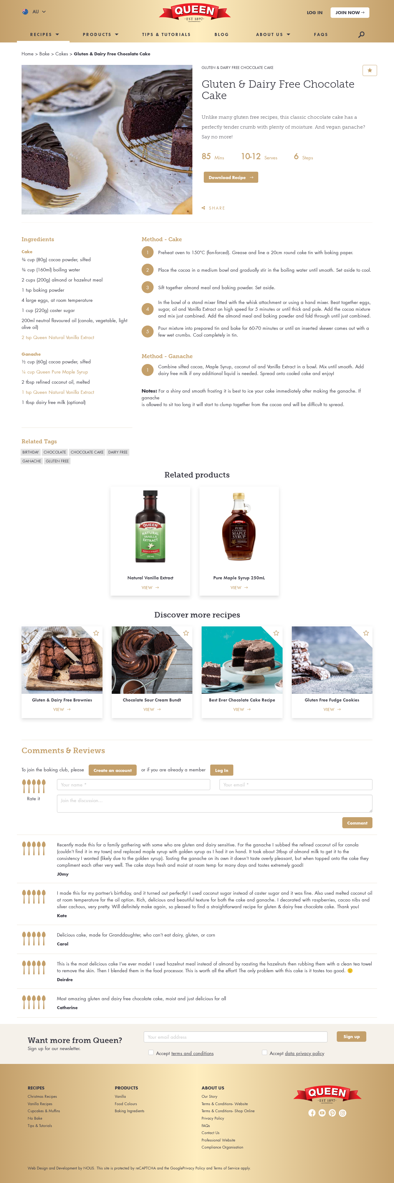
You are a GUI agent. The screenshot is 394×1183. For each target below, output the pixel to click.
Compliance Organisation (222, 1147)
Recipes (41, 34)
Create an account (113, 770)
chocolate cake (87, 452)
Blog (222, 34)
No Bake (35, 1118)
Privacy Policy (213, 1118)
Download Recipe (228, 177)
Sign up (352, 1036)
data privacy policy (304, 1053)
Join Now (348, 13)
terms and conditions (192, 1053)
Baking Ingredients (129, 1111)
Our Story (209, 1096)
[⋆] (92, 637)
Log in (315, 13)
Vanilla (120, 1096)
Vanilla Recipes (40, 1103)
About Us (269, 34)
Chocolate (55, 452)
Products (97, 34)
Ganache (31, 461)
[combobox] (34, 11)
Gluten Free (57, 461)
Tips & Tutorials (166, 34)
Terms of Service (226, 1168)
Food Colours (126, 1103)
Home (28, 53)
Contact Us (210, 1132)
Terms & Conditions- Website (225, 1103)
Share (217, 207)
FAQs (321, 34)
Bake (44, 53)
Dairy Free (117, 452)
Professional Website (218, 1140)
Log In (221, 770)
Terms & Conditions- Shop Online (228, 1111)
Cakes (61, 53)
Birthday (30, 452)
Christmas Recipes (42, 1096)
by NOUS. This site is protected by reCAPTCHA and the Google (130, 1168)
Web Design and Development (52, 1168)
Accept (185, 1053)
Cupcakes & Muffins (44, 1111)
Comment (357, 823)
